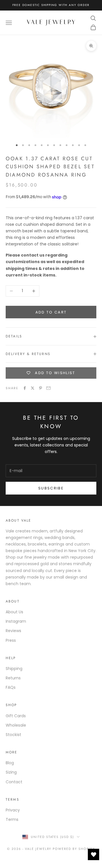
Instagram (16, 621)
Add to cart (51, 312)
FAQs (11, 687)
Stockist (13, 734)
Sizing (11, 772)
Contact (14, 782)
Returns (13, 678)
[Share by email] (48, 388)
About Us (14, 612)
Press (11, 640)
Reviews (13, 631)
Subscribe (51, 488)
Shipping (14, 668)
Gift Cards (16, 716)
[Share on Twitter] (32, 388)
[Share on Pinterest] (40, 388)
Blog (10, 763)
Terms (12, 819)
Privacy (13, 810)
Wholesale (16, 725)
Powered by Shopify (74, 848)
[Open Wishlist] (93, 854)
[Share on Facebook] (24, 388)
